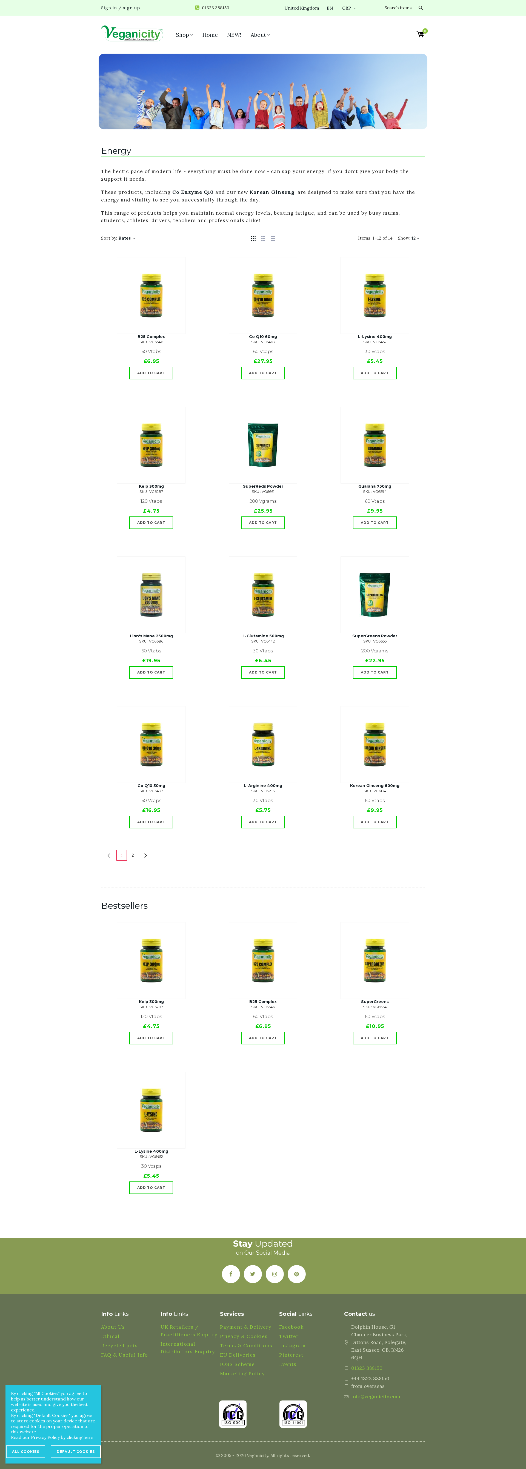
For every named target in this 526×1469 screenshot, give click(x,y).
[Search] (421, 7)
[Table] (273, 238)
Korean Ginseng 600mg (374, 785)
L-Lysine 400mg (375, 336)
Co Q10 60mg (263, 336)
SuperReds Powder (263, 486)
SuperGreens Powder (374, 635)
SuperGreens (375, 1001)
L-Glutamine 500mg (263, 635)
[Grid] (253, 238)
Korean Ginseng (272, 192)
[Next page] (145, 855)
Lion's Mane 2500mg (151, 635)
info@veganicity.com (375, 1396)
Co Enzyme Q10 (193, 192)
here (88, 1437)
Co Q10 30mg (151, 785)
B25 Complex (151, 336)
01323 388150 (366, 1368)
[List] (263, 238)
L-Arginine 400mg (263, 785)
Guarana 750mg (374, 486)
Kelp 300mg (151, 486)
